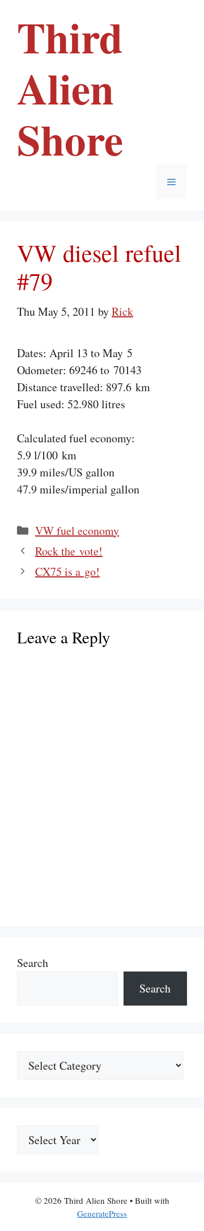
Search (32, 962)
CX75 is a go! (67, 571)
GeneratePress (102, 1213)
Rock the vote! (69, 551)
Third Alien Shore (70, 88)
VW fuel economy (77, 530)
